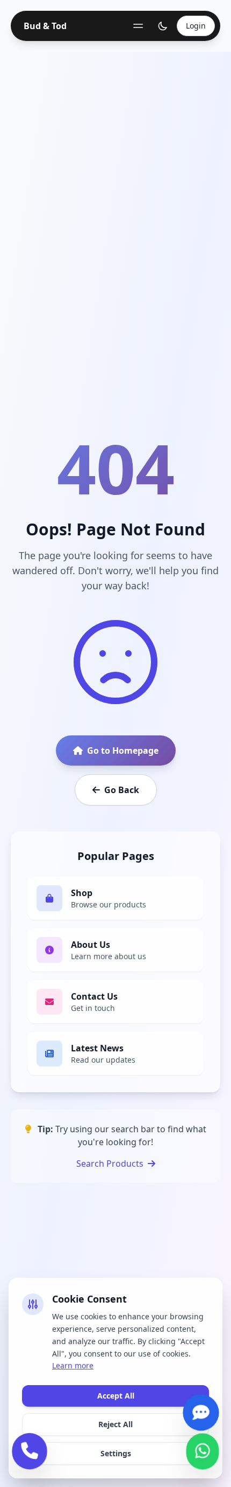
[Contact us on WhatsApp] (202, 1453)
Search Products (109, 1163)
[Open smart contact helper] (201, 1414)
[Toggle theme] (162, 26)
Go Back (121, 790)
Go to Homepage (122, 750)
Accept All (115, 1395)
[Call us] (29, 1453)
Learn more (72, 1365)
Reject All (115, 1424)
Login (196, 25)
